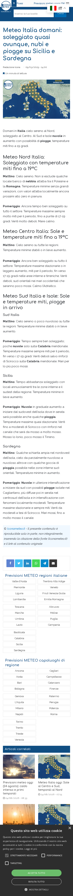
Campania (54, 624)
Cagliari (54, 670)
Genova (19, 696)
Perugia (53, 702)
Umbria (19, 618)
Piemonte (19, 587)
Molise (54, 612)
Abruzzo (54, 606)
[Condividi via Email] (53, 563)
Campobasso (54, 676)
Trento (19, 727)
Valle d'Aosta (19, 581)
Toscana (19, 606)
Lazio (19, 624)
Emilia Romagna (54, 599)
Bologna (19, 688)
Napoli (19, 714)
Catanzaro (54, 682)
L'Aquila (19, 702)
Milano (19, 708)
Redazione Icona (11, 67)
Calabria (19, 638)
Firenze (54, 688)
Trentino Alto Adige (54, 581)
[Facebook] (10, 563)
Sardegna (19, 650)
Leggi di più (31, 848)
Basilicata (19, 632)
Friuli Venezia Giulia (53, 593)
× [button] (69, 828)
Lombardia (19, 599)
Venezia (19, 739)
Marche (19, 612)
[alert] (36, 860)
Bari (19, 682)
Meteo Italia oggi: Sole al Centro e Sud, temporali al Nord (53, 786)
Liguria (19, 593)
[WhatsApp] (36, 563)
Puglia (54, 618)
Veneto (54, 587)
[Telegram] (44, 563)
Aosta (19, 676)
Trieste (19, 733)
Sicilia (19, 644)
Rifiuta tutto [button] (36, 881)
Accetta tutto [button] (36, 872)
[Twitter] (19, 563)
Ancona (19, 670)
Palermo (54, 696)
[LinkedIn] (27, 563)
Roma (53, 714)
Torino (19, 721)
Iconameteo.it (16, 528)
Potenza (54, 708)
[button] (36, 890)
